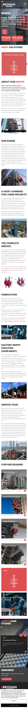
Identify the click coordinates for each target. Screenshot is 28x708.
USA (13, 1)
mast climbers (22, 360)
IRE (6, 1)
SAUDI (11, 1)
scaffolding (12, 375)
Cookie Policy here (13, 697)
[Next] (25, 63)
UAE (8, 1)
